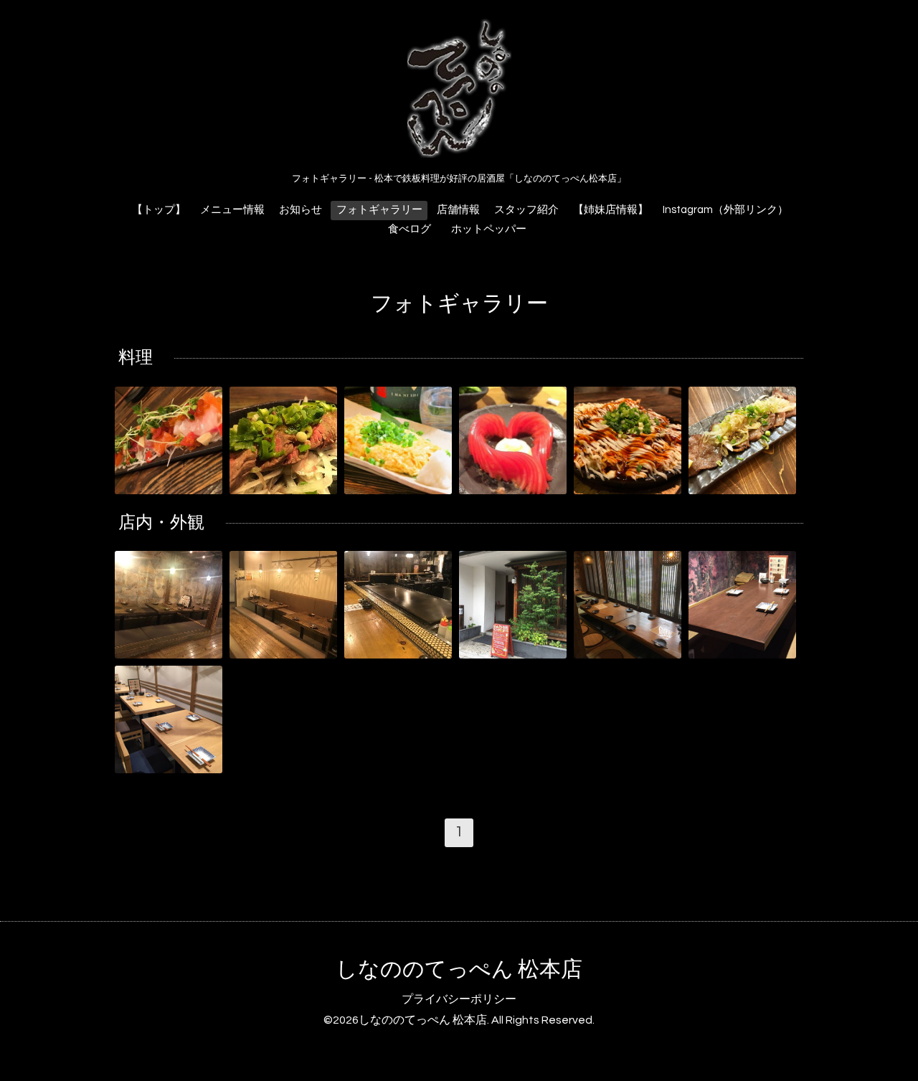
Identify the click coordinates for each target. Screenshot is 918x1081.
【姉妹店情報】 (610, 209)
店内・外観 (161, 523)
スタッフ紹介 (526, 209)
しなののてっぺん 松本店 (459, 969)
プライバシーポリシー (459, 999)
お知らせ (300, 209)
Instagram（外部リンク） (725, 209)
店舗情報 (458, 209)
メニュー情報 (232, 209)
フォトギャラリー (379, 209)
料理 (135, 358)
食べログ (409, 229)
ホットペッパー (494, 229)
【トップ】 (159, 209)
